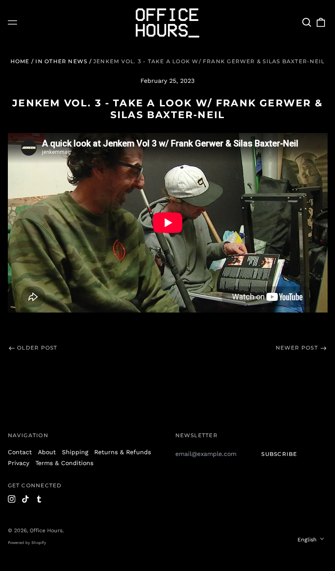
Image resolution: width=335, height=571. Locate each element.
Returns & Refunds (122, 452)
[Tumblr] (39, 499)
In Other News (61, 61)
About (47, 452)
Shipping (75, 452)
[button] (307, 23)
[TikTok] (25, 499)
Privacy (18, 462)
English (307, 540)
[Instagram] (12, 499)
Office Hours (46, 530)
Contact (20, 452)
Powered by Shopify (27, 542)
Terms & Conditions (64, 462)
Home (20, 61)
